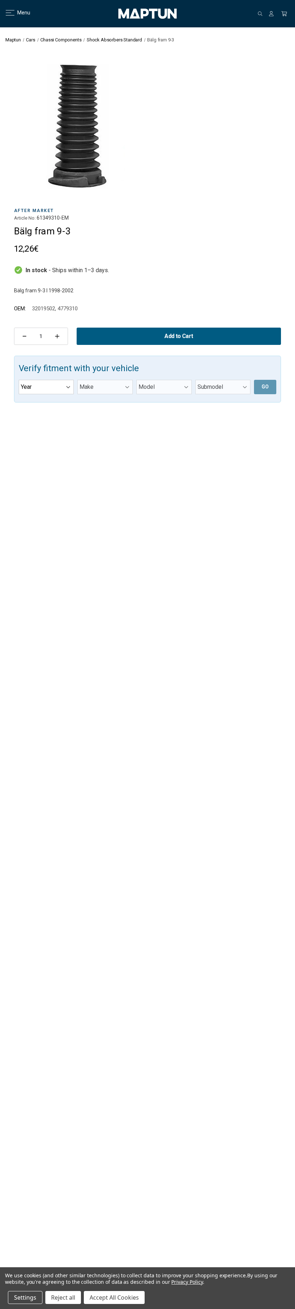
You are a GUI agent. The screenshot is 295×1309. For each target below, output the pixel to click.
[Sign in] (271, 14)
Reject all (63, 1297)
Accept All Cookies (114, 1297)
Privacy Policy (187, 1281)
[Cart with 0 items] (284, 13)
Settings (25, 1297)
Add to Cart (178, 336)
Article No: (25, 218)
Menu (19, 12)
